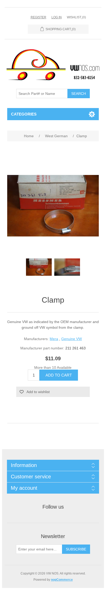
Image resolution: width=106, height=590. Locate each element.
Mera (54, 339)
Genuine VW (71, 339)
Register (38, 17)
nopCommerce (62, 579)
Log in (56, 17)
